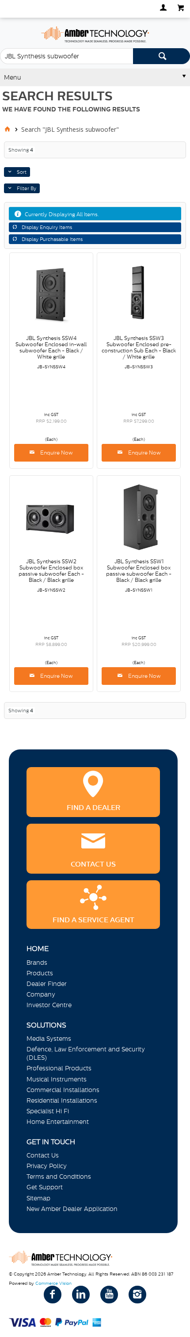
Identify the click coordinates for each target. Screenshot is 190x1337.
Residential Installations (62, 1100)
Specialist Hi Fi (48, 1111)
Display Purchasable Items (52, 239)
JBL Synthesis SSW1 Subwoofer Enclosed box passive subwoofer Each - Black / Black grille (138, 570)
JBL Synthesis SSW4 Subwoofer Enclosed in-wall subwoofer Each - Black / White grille (51, 347)
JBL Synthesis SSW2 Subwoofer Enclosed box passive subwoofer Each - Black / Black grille (51, 570)
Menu (12, 77)
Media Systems (49, 1038)
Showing (20, 150)
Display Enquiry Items (47, 227)
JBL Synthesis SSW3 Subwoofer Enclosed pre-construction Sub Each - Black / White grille (139, 347)
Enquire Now (56, 453)
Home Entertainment (58, 1121)
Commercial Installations (63, 1089)
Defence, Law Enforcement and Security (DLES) (86, 1053)
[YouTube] (109, 1294)
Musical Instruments (57, 1079)
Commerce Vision (53, 1283)
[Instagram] (137, 1294)
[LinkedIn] (81, 1294)
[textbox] (66, 56)
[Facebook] (52, 1294)
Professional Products (59, 1068)
